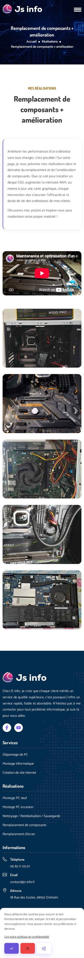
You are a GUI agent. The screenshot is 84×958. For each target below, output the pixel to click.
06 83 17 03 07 (20, 866)
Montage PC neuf (15, 798)
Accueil (31, 41)
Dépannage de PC (15, 754)
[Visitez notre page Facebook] (7, 727)
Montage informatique (18, 763)
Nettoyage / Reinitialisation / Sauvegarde (31, 816)
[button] (77, 9)
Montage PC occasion (18, 807)
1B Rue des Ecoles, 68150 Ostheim (34, 897)
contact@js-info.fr (22, 882)
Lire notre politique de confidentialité (26, 937)
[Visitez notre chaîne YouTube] (18, 727)
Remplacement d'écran (19, 834)
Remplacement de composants (25, 825)
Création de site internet (19, 772)
